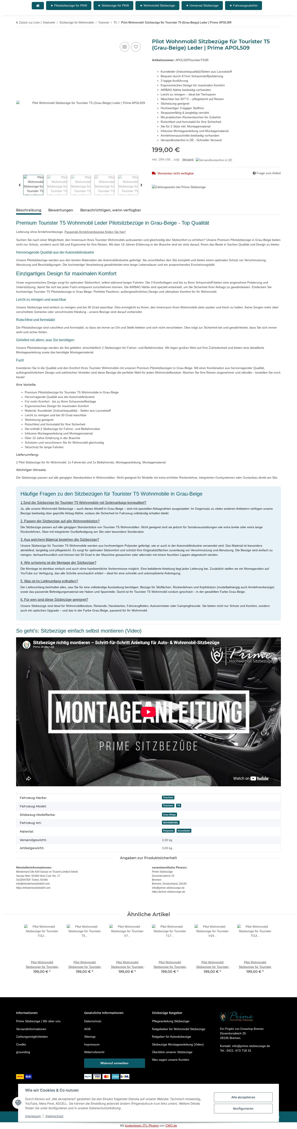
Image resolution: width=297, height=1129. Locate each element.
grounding (23, 1052)
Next (141, 185)
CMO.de (171, 1125)
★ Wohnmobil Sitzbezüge (157, 5)
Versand (188, 159)
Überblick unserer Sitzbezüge (172, 1052)
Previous (19, 185)
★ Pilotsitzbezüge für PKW (68, 5)
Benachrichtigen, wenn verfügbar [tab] (110, 210)
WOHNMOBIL (171, 822)
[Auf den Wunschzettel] (136, 47)
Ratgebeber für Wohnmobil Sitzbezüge (178, 1029)
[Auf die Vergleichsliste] (124, 47)
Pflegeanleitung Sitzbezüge (170, 1021)
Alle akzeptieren (243, 1097)
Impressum (33, 1116)
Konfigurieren (243, 1108)
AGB (87, 1029)
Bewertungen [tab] (60, 210)
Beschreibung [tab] (28, 210)
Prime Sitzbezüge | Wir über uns (38, 1021)
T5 (178, 805)
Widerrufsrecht (94, 1052)
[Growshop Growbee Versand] (24, 1076)
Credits (21, 1044)
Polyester (168, 830)
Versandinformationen (31, 1029)
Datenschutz (54, 1116)
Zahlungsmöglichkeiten (32, 1036)
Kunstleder (184, 830)
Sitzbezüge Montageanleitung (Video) (178, 1044)
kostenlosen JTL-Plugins (142, 1125)
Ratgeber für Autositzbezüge (171, 1036)
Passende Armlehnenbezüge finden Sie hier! (95, 232)
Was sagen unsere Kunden (170, 1059)
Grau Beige (169, 814)
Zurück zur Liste (29, 22)
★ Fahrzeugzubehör (243, 5)
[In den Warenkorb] (19, 36)
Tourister (168, 797)
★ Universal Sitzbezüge (202, 5)
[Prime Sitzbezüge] (38, 5)
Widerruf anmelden (114, 1063)
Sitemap (89, 1036)
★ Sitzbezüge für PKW (113, 5)
